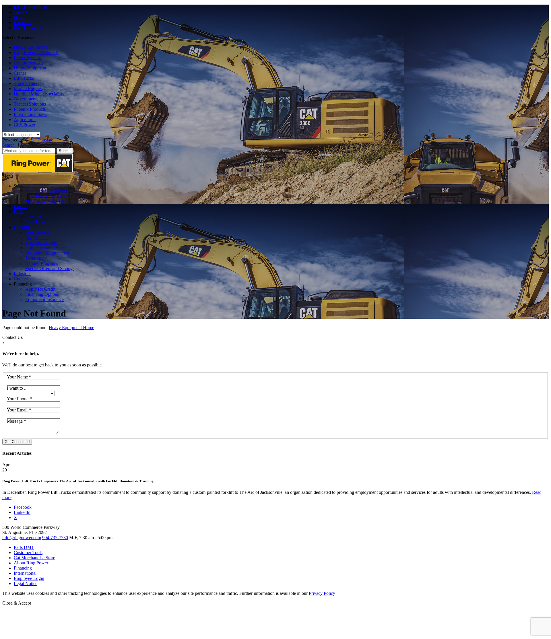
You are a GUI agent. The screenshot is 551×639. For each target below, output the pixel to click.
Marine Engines (28, 88)
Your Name (19, 376)
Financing (23, 568)
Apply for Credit (40, 289)
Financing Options (42, 294)
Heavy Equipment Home (71, 327)
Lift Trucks (24, 78)
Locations (23, 22)
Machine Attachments (45, 201)
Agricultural (25, 119)
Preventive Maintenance (47, 252)
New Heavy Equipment (46, 191)
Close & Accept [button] (16, 603)
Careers (21, 12)
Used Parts (35, 222)
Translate (45, 139)
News (19, 17)
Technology (36, 258)
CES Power (24, 124)
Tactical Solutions (30, 104)
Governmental (27, 98)
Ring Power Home (31, 7)
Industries (22, 273)
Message (16, 421)
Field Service (37, 232)
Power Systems (28, 57)
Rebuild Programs (41, 263)
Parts (18, 211)
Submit (65, 151)
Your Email (19, 409)
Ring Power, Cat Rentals (36, 52)
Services (21, 227)
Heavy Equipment (30, 47)
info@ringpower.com (21, 537)
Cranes (20, 73)
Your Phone (19, 398)
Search (8, 145)
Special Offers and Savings (49, 268)
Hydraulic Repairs (41, 242)
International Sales (30, 114)
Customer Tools (28, 552)
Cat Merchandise (29, 27)
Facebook (23, 507)
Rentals (20, 206)
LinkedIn (22, 512)
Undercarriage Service (45, 247)
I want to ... (17, 388)
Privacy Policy (322, 593)
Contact (21, 278)
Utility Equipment (30, 67)
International (25, 573)
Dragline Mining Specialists (39, 93)
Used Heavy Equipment (47, 196)
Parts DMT (24, 547)
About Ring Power (31, 562)
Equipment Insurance (44, 299)
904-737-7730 (55, 537)
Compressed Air (28, 62)
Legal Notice (25, 583)
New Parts (34, 216)
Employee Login (29, 578)
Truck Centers (26, 83)
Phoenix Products (30, 109)
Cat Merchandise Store (34, 557)
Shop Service (37, 237)
